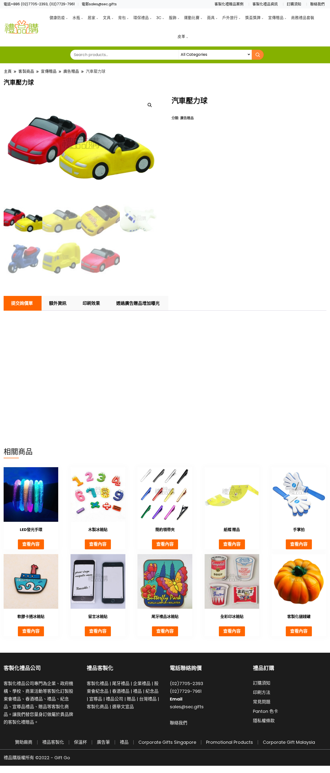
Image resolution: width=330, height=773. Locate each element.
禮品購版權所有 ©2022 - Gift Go (37, 758)
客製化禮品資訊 (265, 4)
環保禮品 (141, 17)
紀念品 (151, 691)
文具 (107, 17)
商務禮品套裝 (302, 17)
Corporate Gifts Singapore (167, 742)
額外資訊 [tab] (57, 303)
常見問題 (261, 702)
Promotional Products (229, 742)
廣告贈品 (187, 118)
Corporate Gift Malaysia (289, 742)
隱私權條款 (264, 721)
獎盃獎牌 (253, 17)
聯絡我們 (317, 4)
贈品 (131, 699)
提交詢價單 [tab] (22, 303)
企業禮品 (142, 683)
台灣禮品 (148, 699)
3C (158, 17)
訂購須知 (294, 4)
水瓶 (76, 17)
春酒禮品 (120, 691)
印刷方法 (261, 692)
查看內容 (31, 544)
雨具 (211, 17)
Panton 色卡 (265, 711)
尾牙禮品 (120, 683)
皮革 (181, 36)
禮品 (137, 691)
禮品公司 (114, 699)
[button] (149, 105)
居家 (91, 17)
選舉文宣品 (123, 707)
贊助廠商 (23, 742)
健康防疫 (57, 17)
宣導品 (95, 699)
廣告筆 (103, 742)
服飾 (173, 17)
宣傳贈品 (276, 17)
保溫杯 (80, 742)
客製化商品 (97, 707)
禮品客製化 (53, 742)
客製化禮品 (97, 683)
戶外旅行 (230, 17)
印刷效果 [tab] (91, 303)
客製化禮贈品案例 (229, 4)
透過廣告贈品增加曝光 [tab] (138, 303)
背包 (122, 17)
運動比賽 (192, 17)
